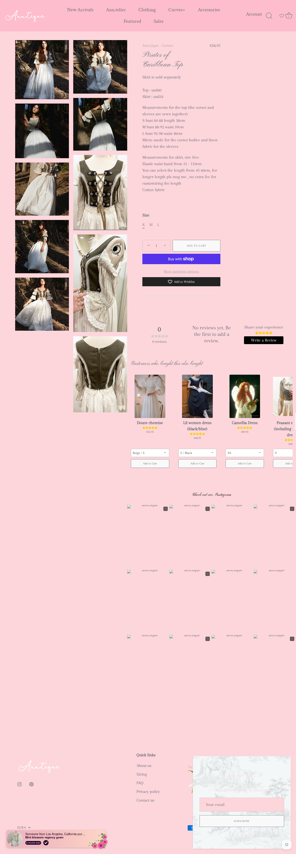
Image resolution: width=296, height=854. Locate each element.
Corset (167, 45)
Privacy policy (148, 791)
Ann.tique (150, 45)
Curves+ (176, 10)
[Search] (269, 16)
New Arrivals (80, 10)
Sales (158, 21)
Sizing (142, 774)
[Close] (285, 761)
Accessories (209, 10)
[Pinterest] (247, 836)
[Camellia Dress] (245, 396)
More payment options (181, 271)
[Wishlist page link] (282, 16)
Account (254, 14)
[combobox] (150, 453)
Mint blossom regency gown (44, 837)
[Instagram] (237, 836)
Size (145, 215)
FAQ (140, 783)
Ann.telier (116, 10)
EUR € (21, 827)
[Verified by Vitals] (46, 842)
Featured (132, 21)
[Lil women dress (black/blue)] (197, 396)
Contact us (145, 800)
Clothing (147, 10)
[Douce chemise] (150, 396)
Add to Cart (197, 245)
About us (144, 765)
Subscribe (242, 821)
